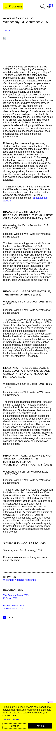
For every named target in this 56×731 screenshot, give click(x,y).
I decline (14, 726)
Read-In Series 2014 (13, 605)
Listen (8, 30)
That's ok (40, 726)
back (10, 617)
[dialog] (28, 717)
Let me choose (10, 719)
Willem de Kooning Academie (19, 580)
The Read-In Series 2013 (15, 595)
